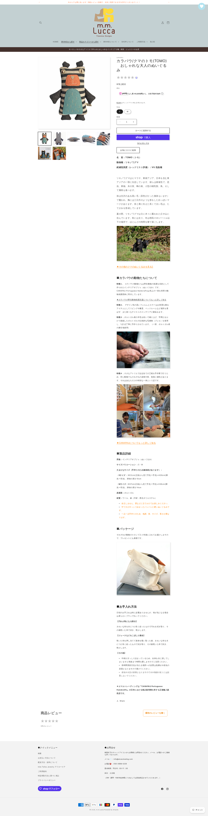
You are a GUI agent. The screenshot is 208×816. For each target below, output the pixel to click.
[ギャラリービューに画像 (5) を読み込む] (103, 138)
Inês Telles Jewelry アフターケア (51, 767)
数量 (118, 117)
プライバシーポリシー (47, 780)
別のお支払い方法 (143, 143)
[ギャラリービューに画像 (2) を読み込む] (59, 138)
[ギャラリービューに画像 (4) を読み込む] (88, 138)
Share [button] (122, 701)
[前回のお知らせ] (39, 2)
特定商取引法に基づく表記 (48, 776)
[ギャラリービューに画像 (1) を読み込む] (44, 138)
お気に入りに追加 (128, 150)
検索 (39, 753)
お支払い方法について (47, 758)
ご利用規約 (42, 771)
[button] (40, 22)
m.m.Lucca (100, 809)
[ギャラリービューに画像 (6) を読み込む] (44, 153)
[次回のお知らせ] (169, 2)
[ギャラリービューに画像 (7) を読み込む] (59, 153)
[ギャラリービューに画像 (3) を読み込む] (74, 138)
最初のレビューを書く (155, 713)
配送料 (119, 103)
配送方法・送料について (47, 762)
